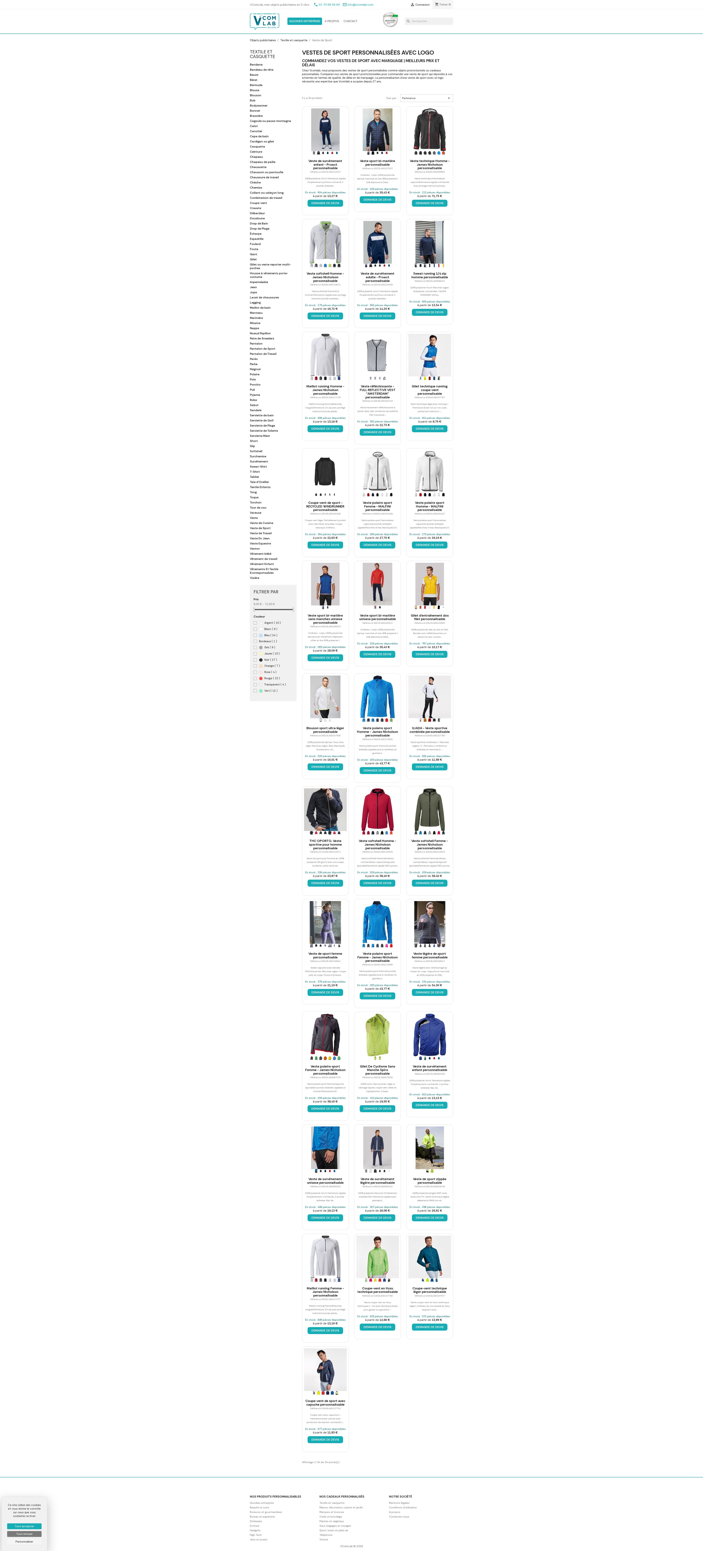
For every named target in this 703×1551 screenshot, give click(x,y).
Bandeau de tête (261, 70)
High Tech (256, 1535)
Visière (254, 578)
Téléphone (325, 1535)
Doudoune (257, 218)
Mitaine (255, 323)
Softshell (256, 451)
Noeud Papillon (260, 333)
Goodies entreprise (304, 21)
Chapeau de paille (262, 162)
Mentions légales (399, 1502)
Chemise (256, 187)
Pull (252, 390)
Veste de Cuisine (261, 523)
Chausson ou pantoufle (266, 172)
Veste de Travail (261, 533)
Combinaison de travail (266, 198)
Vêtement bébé (260, 554)
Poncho (255, 384)
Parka (254, 364)
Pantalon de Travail (263, 354)
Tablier (254, 477)
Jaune (272, 653)
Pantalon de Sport (262, 349)
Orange (272, 666)
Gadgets (255, 1530)
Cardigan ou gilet (262, 141)
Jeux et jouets (258, 1539)
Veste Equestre (260, 543)
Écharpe (255, 234)
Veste (254, 518)
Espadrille (256, 239)
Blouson (255, 95)
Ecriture (254, 1525)
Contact (350, 21)
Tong (253, 492)
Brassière (256, 116)
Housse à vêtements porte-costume (269, 275)
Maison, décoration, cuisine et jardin (341, 1507)
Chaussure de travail (264, 177)
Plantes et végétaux (331, 1521)
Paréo (254, 359)
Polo (253, 379)
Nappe (254, 328)
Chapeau (256, 157)
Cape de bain (259, 136)
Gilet (253, 259)
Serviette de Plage (262, 425)
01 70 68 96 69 (329, 5)
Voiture (323, 1539)
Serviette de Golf (262, 420)
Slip (252, 446)
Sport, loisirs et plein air (333, 1530)
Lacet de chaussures (264, 297)
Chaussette (258, 167)
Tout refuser (24, 1534)
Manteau (256, 313)
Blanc (270, 629)
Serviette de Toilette (264, 431)
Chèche (255, 182)
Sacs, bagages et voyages (335, 1525)
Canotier (256, 131)
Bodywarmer (258, 105)
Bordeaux (268, 641)
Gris (269, 647)
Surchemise (258, 456)
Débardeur (257, 213)
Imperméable (259, 282)
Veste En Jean (260, 538)
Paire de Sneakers (262, 338)
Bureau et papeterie (262, 1516)
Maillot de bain (260, 308)
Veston (255, 549)
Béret (253, 80)
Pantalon (256, 343)
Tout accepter (24, 1526)
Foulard (255, 244)
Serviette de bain (262, 415)
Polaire (254, 374)
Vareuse (255, 513)
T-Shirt (255, 472)
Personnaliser (24, 1541)
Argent (272, 623)
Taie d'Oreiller (259, 482)
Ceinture (256, 152)
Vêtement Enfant (262, 564)
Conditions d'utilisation (403, 1507)
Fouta (254, 249)
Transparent (275, 684)
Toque (254, 497)
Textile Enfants (260, 487)
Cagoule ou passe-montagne (270, 121)
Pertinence (426, 98)
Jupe (253, 292)
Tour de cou (258, 507)
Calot (254, 126)
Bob (252, 100)
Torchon (255, 502)
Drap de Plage (259, 228)
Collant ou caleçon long (267, 193)
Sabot (254, 405)
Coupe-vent (258, 203)
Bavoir (254, 75)
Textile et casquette (262, 54)
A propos (332, 21)
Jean (253, 287)
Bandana (256, 64)
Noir (270, 660)
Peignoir (255, 369)
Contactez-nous (399, 1516)
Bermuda (256, 85)
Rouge (272, 678)
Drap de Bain (259, 223)
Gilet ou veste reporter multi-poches (270, 266)
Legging (255, 302)
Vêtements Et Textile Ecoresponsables (264, 571)
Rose (270, 672)
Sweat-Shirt (258, 466)
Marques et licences (331, 1512)
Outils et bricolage (330, 1516)
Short (254, 441)
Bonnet (255, 111)
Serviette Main (260, 436)
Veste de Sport (260, 528)
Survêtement (259, 461)
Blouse (254, 90)
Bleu (270, 635)
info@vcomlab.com (360, 5)
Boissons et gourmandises (266, 1512)
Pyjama (255, 395)
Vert (271, 691)
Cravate (255, 208)
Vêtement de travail (263, 559)
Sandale (255, 410)
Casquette (257, 146)
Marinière (256, 318)
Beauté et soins (259, 1507)
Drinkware (256, 1521)
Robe (253, 400)
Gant (253, 254)
